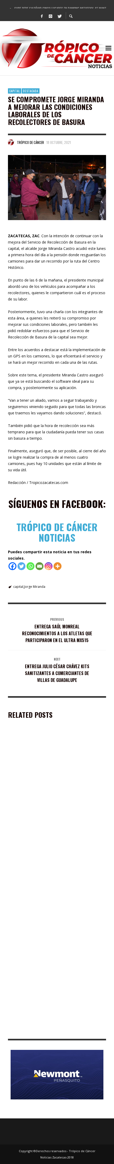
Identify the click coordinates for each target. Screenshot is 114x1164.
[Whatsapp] (30, 566)
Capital (14, 91)
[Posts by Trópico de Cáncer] (11, 142)
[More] (58, 566)
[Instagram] (51, 16)
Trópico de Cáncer (30, 142)
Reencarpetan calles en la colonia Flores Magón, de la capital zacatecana (55, 804)
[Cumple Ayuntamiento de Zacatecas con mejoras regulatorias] (48, 845)
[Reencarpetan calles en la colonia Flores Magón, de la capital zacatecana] (48, 769)
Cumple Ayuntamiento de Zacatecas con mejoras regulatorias (51, 879)
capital (18, 586)
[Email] (39, 566)
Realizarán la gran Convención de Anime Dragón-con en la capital (55, 955)
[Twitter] (59, 16)
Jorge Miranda (34, 586)
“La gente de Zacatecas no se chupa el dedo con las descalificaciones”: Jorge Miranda (54, 1031)
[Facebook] (42, 16)
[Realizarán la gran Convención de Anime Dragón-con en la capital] (48, 920)
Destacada (30, 91)
